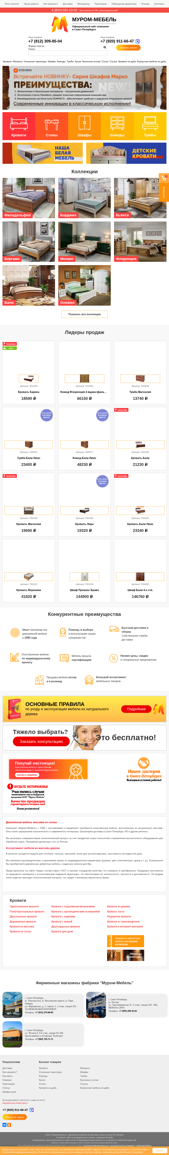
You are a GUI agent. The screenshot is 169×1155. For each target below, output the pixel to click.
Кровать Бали (140, 458)
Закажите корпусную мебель (127, 941)
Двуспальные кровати (23, 916)
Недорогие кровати (119, 916)
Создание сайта (64, 1137)
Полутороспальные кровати (27, 911)
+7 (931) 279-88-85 (44, 1012)
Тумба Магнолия (140, 392)
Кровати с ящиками (63, 916)
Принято (160, 1150)
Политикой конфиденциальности (19, 1152)
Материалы (83, 3)
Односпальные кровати (24, 906)
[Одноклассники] (9, 1125)
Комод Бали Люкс (84, 458)
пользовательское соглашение (122, 1145)
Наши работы (31, 3)
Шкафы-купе (9, 1091)
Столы (104, 61)
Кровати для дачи (62, 931)
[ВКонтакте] (4, 1125)
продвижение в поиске (84, 1137)
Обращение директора (124, 3)
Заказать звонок (128, 47)
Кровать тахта (115, 911)
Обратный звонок (14, 1117)
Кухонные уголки (91, 61)
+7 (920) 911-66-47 (117, 41)
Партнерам (101, 3)
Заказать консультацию (41, 741)
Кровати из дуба (127, 61)
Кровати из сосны (20, 931)
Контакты (159, 3)
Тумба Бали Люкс (28, 458)
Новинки (7, 1080)
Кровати (7, 61)
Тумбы (70, 61)
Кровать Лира (84, 524)
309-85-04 (45, 41)
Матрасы (18, 61)
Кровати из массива (22, 926)
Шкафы (52, 61)
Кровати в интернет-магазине (125, 926)
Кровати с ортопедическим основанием (75, 911)
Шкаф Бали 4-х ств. (140, 590)
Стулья (113, 61)
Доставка (68, 3)
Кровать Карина (28, 392)
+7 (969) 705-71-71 (44, 1039)
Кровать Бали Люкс (140, 524)
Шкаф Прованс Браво (84, 590)
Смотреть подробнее (27, 775)
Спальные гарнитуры (35, 61)
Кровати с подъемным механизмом (73, 906)
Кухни (78, 61)
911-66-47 (15, 1110)
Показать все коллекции (84, 314)
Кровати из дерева (118, 906)
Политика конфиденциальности (96, 1145)
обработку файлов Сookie (77, 1149)
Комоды (61, 61)
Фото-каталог (12, 3)
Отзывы (145, 3)
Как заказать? (50, 3)
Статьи (6, 1087)
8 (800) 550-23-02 (64, 10)
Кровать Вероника (28, 590)
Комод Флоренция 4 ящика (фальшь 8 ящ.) (88, 392)
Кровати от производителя (123, 921)
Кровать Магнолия (28, 524)
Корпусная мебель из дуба (151, 61)
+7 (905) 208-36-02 (128, 1011)
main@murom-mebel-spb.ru (15, 1103)
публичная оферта (143, 1145)
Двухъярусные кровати (65, 926)
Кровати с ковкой (61, 921)
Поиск (31, 49)
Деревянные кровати (23, 921)
